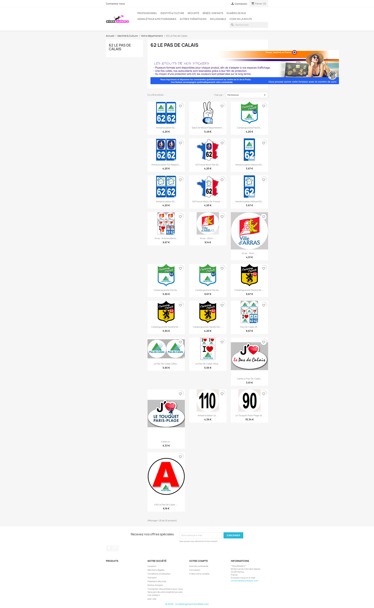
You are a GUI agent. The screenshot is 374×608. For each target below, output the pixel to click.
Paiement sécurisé (157, 581)
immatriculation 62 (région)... (166, 164)
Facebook (109, 548)
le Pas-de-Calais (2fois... (166, 363)
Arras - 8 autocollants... (166, 238)
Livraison (152, 566)
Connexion (194, 570)
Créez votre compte (199, 573)
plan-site (152, 598)
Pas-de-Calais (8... (249, 326)
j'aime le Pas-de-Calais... (249, 378)
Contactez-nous (115, 3)
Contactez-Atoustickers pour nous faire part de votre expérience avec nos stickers (165, 592)
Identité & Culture (172, 13)
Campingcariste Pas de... (166, 290)
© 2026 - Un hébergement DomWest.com (187, 604)
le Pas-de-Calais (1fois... (207, 363)
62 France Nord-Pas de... (207, 164)
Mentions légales (156, 570)
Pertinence (246, 95)
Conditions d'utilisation (159, 573)
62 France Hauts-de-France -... (207, 201)
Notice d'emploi (155, 585)
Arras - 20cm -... (208, 238)
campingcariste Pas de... (249, 127)
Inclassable (218, 19)
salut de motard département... (208, 127)
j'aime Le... (166, 441)
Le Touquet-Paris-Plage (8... (249, 415)
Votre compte (198, 561)
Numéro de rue (236, 13)
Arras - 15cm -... (249, 253)
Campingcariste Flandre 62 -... (249, 290)
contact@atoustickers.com (244, 580)
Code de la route (241, 19)
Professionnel (147, 13)
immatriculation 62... (166, 127)
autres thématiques (193, 19)
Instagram (115, 548)
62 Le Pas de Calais (120, 47)
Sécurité (193, 13)
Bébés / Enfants (213, 13)
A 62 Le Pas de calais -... (166, 504)
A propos (152, 577)
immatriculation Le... (208, 415)
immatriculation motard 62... (249, 164)
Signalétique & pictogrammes (156, 19)
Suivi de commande (198, 566)
